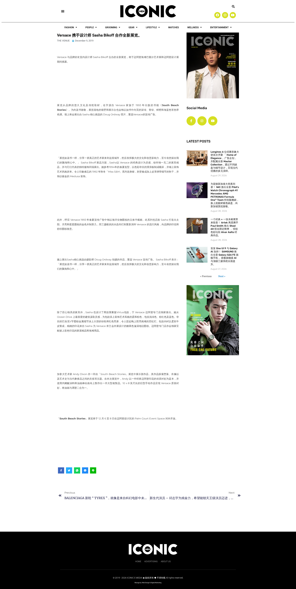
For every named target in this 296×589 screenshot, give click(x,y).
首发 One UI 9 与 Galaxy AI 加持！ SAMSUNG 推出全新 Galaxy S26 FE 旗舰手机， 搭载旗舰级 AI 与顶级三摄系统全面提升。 (224, 256)
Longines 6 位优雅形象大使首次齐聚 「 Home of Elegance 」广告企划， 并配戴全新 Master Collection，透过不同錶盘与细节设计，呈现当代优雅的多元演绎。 (225, 161)
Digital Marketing (156, 582)
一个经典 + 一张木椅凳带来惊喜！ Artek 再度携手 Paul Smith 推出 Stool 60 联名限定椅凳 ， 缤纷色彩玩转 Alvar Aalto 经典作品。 (224, 227)
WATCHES (173, 27)
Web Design (145, 582)
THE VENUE (63, 40)
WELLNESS (193, 27)
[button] (62, 11)
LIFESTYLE (151, 27)
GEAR (131, 27)
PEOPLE (89, 27)
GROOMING (111, 27)
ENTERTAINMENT (219, 27)
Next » (221, 276)
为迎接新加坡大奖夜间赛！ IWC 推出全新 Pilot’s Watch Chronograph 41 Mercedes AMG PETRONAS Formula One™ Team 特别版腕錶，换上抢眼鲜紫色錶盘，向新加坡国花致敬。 (225, 195)
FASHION (69, 27)
